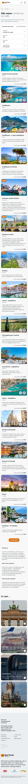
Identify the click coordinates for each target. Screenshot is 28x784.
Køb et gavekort (17, 738)
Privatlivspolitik (4, 746)
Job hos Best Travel (5, 738)
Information (4, 736)
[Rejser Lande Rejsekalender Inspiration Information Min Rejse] (14, 3)
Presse (15, 736)
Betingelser (3, 744)
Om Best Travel (17, 734)
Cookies (3, 747)
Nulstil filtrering (22, 26)
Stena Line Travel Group (18, 764)
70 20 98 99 (4, 722)
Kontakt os (3, 740)
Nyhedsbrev (4, 734)
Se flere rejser (14, 540)
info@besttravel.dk (5, 721)
